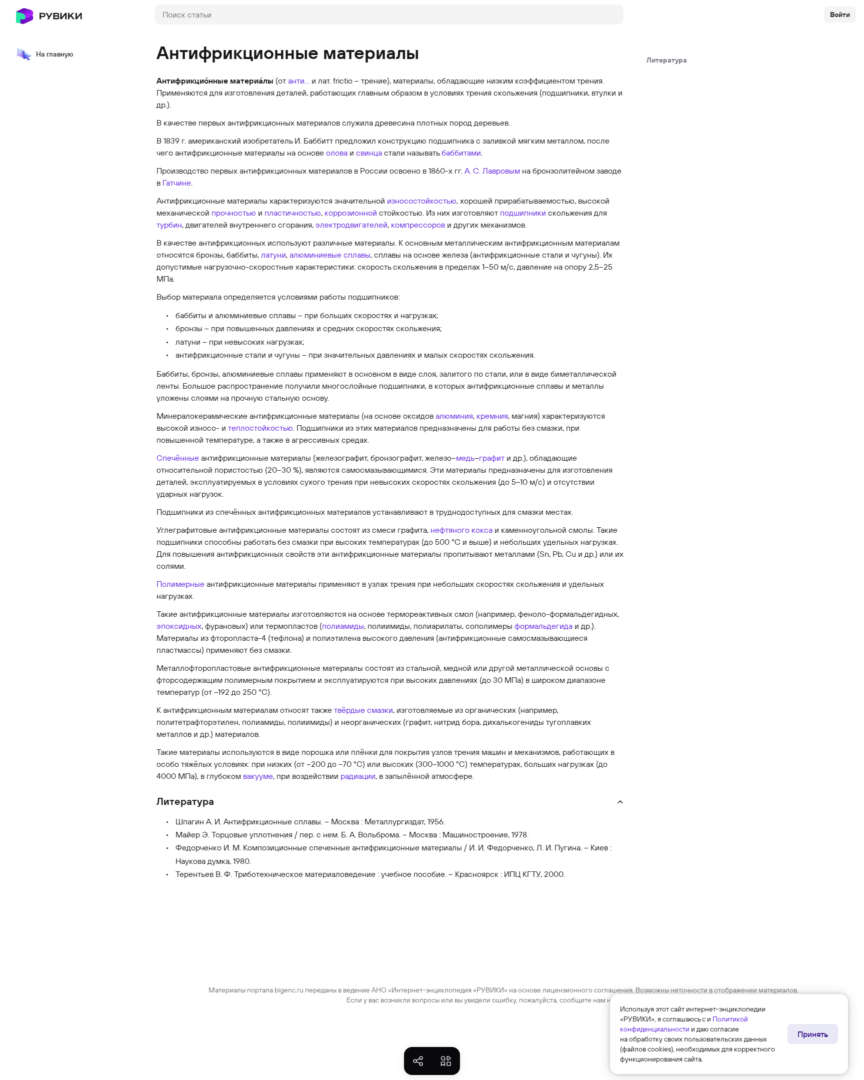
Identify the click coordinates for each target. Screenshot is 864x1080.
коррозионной (350, 213)
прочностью (234, 213)
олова (337, 153)
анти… (299, 81)
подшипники (523, 213)
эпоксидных (179, 626)
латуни (273, 255)
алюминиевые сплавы (330, 255)
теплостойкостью (260, 428)
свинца (369, 153)
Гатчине (176, 183)
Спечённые (177, 458)
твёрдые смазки (363, 710)
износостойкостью (421, 201)
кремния (492, 416)
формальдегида (543, 626)
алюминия (454, 416)
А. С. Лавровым (492, 171)
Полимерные (180, 584)
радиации (358, 776)
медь (465, 458)
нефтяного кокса (461, 530)
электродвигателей (352, 225)
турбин (169, 225)
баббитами (461, 153)
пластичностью (292, 213)
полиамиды (343, 626)
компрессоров (418, 225)
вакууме (258, 776)
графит (491, 458)
